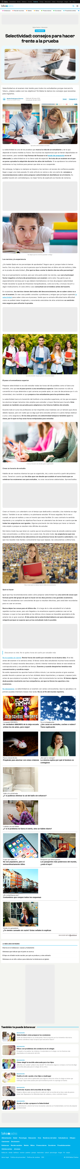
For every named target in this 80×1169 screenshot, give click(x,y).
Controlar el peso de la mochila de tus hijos (34, 1090)
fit (64, 1152)
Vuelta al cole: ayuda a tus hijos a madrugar (34, 1076)
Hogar (66, 1)
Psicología (60, 1)
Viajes (74, 1)
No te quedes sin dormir (12, 658)
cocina (22, 1152)
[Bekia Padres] (7, 6)
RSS (42, 1157)
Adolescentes (7, 1149)
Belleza (24, 1)
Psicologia (23, 1138)
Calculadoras (63, 1138)
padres (28, 1152)
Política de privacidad (18, 1157)
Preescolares (41, 1145)
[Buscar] (73, 6)
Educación (44, 27)
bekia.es (4, 1152)
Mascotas (48, 1)
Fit (70, 1)
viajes (68, 1152)
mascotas (40, 1152)
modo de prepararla (56, 156)
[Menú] (77, 6)
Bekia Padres (36, 27)
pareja (34, 1152)
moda (10, 1152)
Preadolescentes (63, 1145)
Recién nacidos (16, 1145)
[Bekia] (5, 2)
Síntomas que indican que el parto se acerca (18, 951)
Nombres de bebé (49, 1138)
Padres (35, 1)
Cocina (30, 1)
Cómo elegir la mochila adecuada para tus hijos (35, 1062)
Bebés (26, 1145)
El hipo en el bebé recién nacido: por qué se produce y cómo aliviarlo (27, 955)
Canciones (5, 1141)
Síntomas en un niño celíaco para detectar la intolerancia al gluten (26, 959)
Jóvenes (17, 1149)
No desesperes (8, 689)
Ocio (39, 1138)
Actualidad (12, 1)
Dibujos (72, 1138)
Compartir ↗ (73, 99)
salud (47, 1152)
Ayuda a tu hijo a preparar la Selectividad (33, 1103)
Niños (32, 1145)
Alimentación (6, 1138)
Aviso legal (5, 1157)
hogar (60, 1152)
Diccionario (15, 1141)
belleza (16, 1152)
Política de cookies (33, 1157)
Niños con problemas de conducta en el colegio (35, 1049)
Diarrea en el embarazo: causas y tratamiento (18, 948)
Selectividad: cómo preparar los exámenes (34, 1035)
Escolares (52, 1145)
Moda (18, 1)
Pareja (41, 1)
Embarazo (5, 1145)
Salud (53, 1)
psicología (53, 1152)
